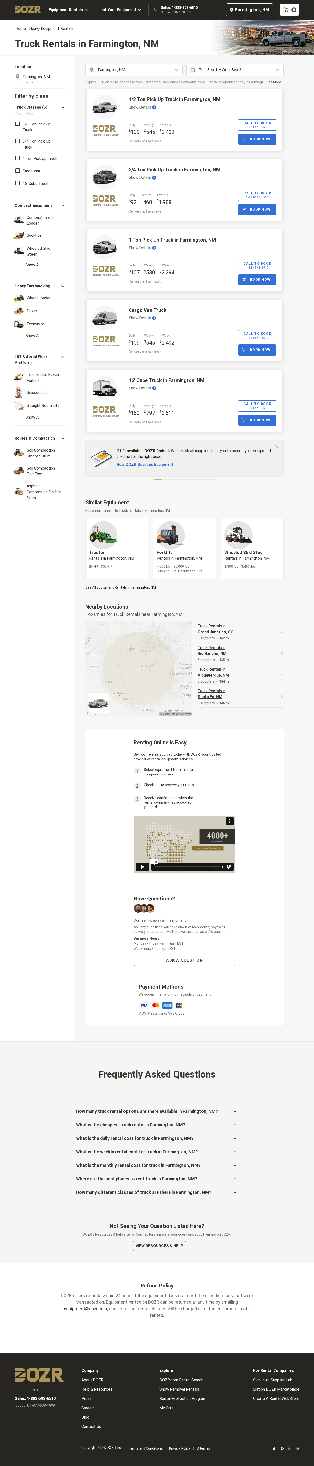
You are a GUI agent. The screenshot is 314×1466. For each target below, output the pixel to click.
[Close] (276, 446)
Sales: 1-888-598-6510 (179, 8)
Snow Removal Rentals (179, 1389)
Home (20, 28)
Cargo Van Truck (148, 310)
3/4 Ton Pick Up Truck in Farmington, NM (174, 170)
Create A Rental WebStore (276, 1398)
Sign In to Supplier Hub (272, 1380)
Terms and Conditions (145, 1448)
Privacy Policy (180, 1448)
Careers (88, 1408)
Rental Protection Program (182, 1398)
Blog (85, 1417)
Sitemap (203, 1448)
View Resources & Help (159, 1246)
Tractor (111, 555)
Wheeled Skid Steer (247, 555)
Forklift (179, 555)
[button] (40, 110)
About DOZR (92, 1380)
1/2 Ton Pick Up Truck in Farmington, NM (174, 99)
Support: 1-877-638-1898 (176, 12)
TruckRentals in (216, 629)
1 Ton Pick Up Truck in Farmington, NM (172, 240)
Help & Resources (96, 1389)
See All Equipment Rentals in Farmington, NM (120, 587)
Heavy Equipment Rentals (51, 28)
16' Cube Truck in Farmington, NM (166, 380)
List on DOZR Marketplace (276, 1389)
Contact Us (91, 1426)
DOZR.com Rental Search (181, 1380)
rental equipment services (172, 759)
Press (86, 1398)
